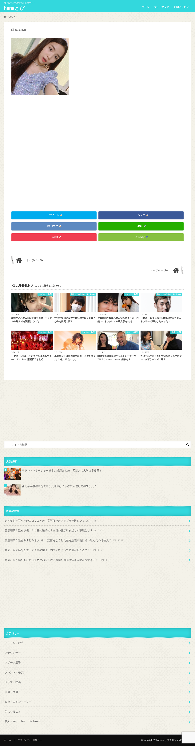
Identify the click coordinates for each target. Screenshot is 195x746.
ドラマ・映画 (13, 682)
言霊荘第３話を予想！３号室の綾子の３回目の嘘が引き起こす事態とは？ (54, 530)
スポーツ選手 (13, 662)
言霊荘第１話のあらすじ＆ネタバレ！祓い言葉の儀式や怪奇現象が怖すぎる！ (57, 559)
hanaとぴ (14, 8)
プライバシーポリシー (30, 740)
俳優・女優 (11, 691)
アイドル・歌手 (14, 642)
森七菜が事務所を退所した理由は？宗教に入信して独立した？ (59, 486)
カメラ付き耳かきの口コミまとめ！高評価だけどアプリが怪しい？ (50, 520)
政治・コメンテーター (18, 701)
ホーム (145, 6)
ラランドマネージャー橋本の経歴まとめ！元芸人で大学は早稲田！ (62, 470)
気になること (13, 711)
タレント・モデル (15, 672)
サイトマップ (161, 6)
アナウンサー (13, 652)
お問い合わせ (181, 6)
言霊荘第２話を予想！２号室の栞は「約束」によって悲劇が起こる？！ (53, 550)
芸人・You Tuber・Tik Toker (22, 721)
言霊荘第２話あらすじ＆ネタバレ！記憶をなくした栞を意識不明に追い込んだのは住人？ (64, 540)
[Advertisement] (97, 149)
